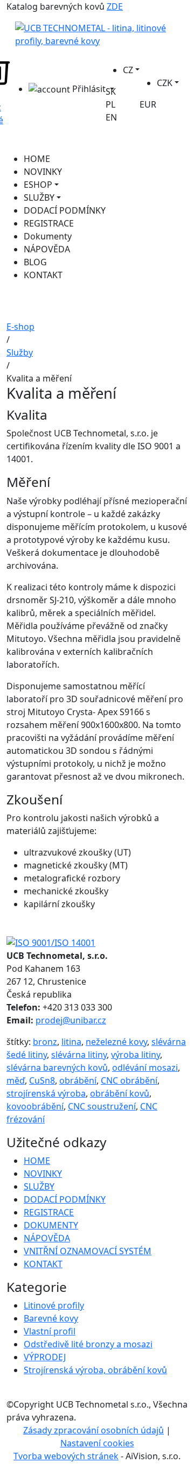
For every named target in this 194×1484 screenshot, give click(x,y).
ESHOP (38, 184)
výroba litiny (135, 1055)
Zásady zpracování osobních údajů (93, 1430)
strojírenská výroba (46, 1093)
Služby (19, 352)
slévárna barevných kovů (57, 1067)
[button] (67, 89)
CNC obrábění (129, 1080)
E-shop (20, 327)
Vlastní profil (49, 1331)
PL (110, 104)
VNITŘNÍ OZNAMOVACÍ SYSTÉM (87, 1251)
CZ (128, 70)
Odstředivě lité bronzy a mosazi (88, 1344)
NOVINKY (43, 172)
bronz (45, 1042)
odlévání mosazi (145, 1067)
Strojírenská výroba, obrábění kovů (95, 1370)
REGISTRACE (49, 223)
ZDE (115, 6)
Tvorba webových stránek (66, 1456)
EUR (148, 104)
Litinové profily (54, 1305)
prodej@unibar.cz (71, 1020)
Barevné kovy (51, 1318)
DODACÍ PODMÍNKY (65, 210)
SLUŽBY (39, 197)
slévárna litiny (79, 1055)
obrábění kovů (119, 1093)
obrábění (77, 1080)
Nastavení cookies (97, 1443)
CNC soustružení (102, 1106)
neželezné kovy (116, 1042)
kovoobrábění (35, 1106)
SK (111, 91)
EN (111, 117)
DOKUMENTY (51, 1225)
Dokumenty (48, 236)
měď (15, 1080)
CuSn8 (42, 1080)
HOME (37, 159)
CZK (164, 83)
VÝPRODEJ (45, 1357)
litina (71, 1042)
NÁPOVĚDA (47, 249)
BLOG (35, 262)
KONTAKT (43, 275)
